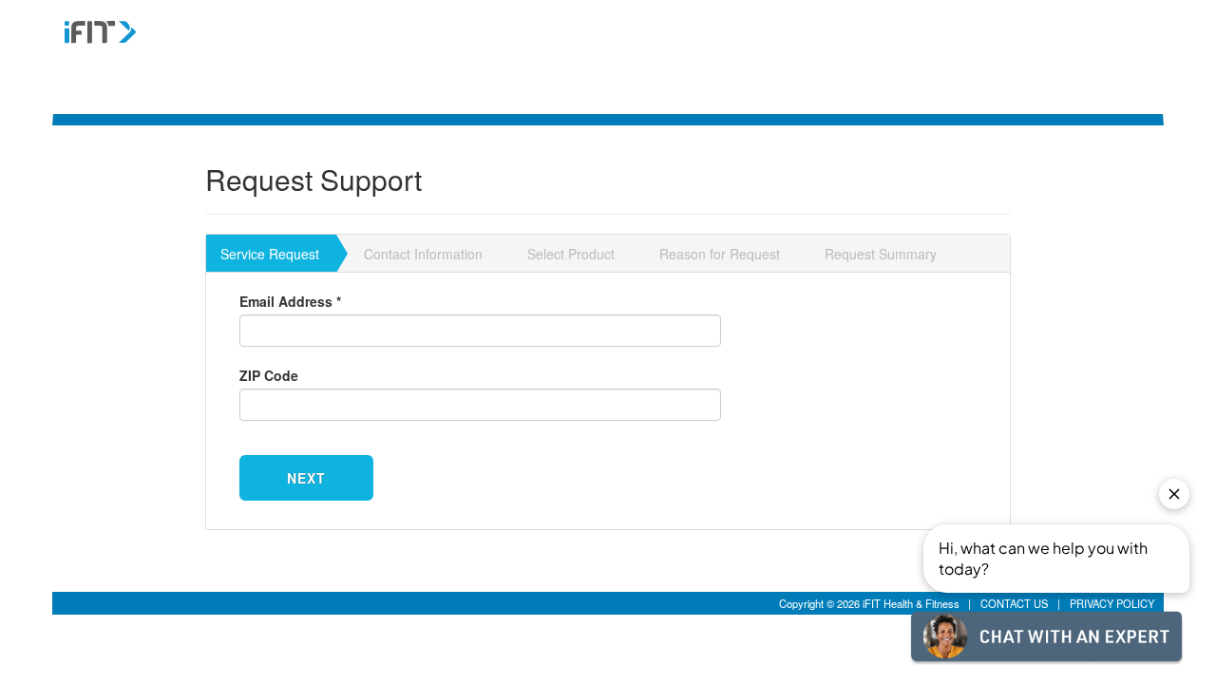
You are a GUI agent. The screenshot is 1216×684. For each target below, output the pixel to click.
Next (306, 477)
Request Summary (881, 253)
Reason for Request (719, 253)
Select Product (571, 253)
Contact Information (423, 253)
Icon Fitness (150, 44)
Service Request (269, 253)
